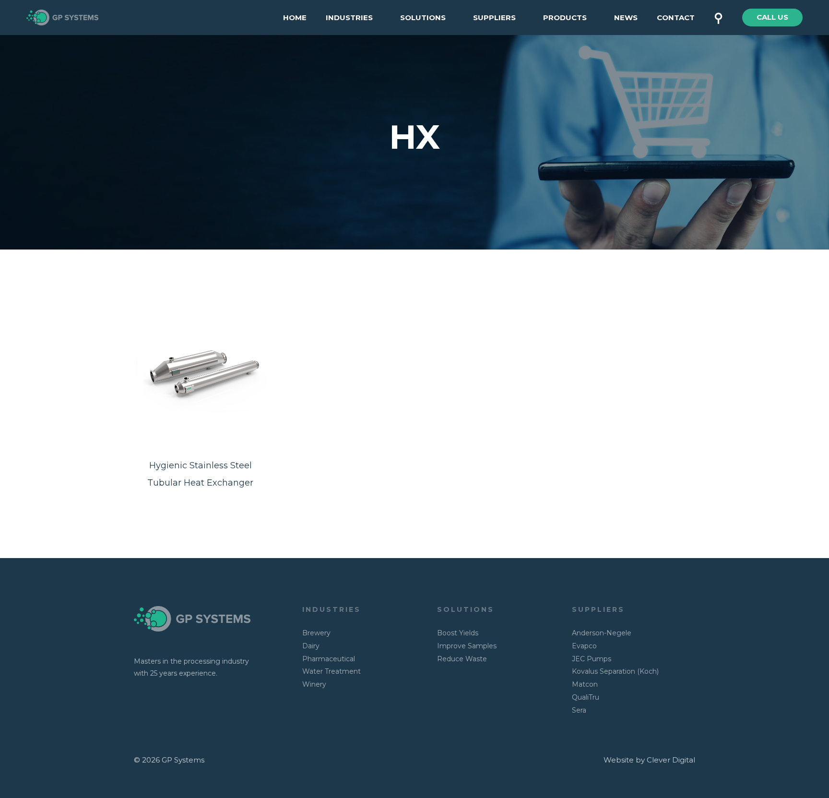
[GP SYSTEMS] (62, 16)
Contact (676, 17)
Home (295, 17)
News (626, 17)
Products (565, 17)
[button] (772, 17)
